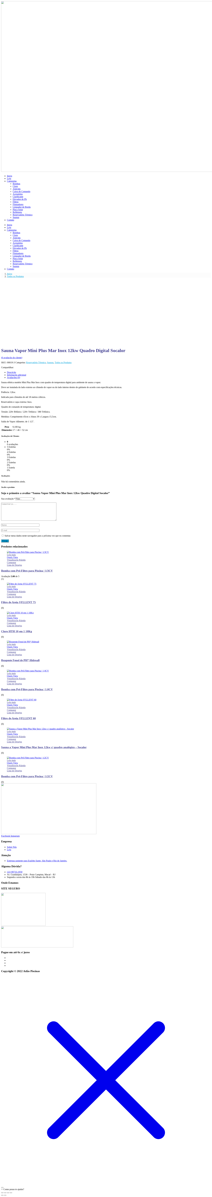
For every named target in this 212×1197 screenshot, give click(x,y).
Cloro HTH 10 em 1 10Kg (16, 631)
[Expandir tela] (5, 1192)
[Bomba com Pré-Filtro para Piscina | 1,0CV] (28, 671)
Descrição (11, 372)
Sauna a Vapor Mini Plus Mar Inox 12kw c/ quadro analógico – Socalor (44, 747)
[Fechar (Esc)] (11, 1192)
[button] (12, 1189)
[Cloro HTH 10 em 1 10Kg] (20, 613)
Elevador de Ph (20, 199)
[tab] (109, 372)
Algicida (16, 189)
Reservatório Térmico (22, 215)
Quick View (12, 557)
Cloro (15, 186)
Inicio (9, 176)
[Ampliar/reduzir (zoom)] (2, 1192)
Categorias (12, 181)
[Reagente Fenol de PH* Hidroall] (23, 641)
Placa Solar (18, 209)
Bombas (16, 183)
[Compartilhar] (8, 1192)
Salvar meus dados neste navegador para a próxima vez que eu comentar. (38, 535)
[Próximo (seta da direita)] (5, 1195)
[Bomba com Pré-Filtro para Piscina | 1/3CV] (28, 552)
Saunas (16, 217)
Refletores (17, 212)
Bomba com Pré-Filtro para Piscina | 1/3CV (27, 570)
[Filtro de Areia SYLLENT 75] (21, 584)
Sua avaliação (8, 498)
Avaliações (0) (13, 377)
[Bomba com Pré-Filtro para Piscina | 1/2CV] (28, 758)
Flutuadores (18, 204)
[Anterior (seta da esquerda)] (2, 1195)
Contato (10, 220)
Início (9, 274)
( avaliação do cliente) (11, 357)
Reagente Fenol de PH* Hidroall (20, 660)
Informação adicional (16, 375)
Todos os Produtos (15, 276)
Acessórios (18, 194)
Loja (9, 178)
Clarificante (18, 196)
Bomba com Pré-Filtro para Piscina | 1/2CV (27, 776)
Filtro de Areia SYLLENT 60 (18, 718)
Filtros (15, 202)
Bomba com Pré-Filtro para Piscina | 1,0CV (27, 689)
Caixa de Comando (21, 191)
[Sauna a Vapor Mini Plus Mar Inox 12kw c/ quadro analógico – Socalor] (40, 729)
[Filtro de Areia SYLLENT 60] (21, 700)
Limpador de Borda (22, 207)
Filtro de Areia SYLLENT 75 (18, 602)
